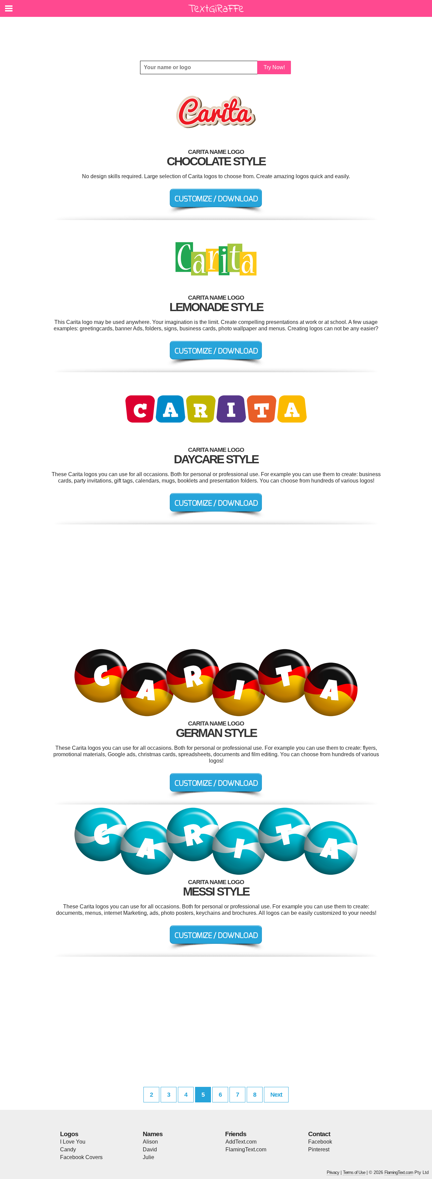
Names (153, 1133)
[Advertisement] (218, 34)
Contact (319, 1133)
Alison (150, 1142)
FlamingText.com (245, 1149)
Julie (148, 1157)
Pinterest (318, 1149)
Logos (69, 1133)
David (150, 1149)
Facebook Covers (81, 1157)
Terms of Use (354, 1172)
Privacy (333, 1172)
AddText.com (240, 1142)
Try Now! (274, 67)
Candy (68, 1149)
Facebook (320, 1142)
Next (276, 1094)
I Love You (72, 1142)
